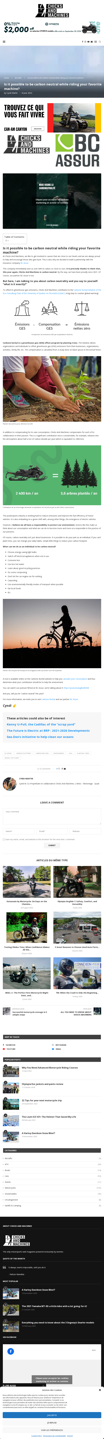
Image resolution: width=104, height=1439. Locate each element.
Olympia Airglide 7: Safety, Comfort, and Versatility (77, 902)
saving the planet (12, 758)
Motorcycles (53, 1188)
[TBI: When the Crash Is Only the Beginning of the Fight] (77, 973)
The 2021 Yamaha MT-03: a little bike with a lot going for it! (54, 1306)
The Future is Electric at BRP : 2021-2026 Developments (48, 730)
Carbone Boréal (48, 699)
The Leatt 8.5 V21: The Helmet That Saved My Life (49, 1116)
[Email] (92, 42)
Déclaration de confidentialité (54, 1436)
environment (58, 753)
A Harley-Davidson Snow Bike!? (38, 1133)
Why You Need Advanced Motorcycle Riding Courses (50, 1067)
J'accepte (52, 1415)
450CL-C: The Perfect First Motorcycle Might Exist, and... (26, 994)
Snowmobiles (53, 1193)
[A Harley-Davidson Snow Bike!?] (11, 1137)
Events (53, 1182)
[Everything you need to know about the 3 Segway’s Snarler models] (11, 1326)
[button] (100, 1390)
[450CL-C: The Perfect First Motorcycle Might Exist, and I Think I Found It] (27, 973)
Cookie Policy (36, 1436)
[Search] (99, 42)
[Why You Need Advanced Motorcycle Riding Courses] (11, 1071)
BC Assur (24, 263)
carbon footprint (23, 753)
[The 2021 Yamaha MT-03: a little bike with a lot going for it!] (11, 1310)
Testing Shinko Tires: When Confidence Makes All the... (27, 948)
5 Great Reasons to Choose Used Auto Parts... (77, 947)
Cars (53, 1176)
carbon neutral (42, 753)
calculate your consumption (75, 679)
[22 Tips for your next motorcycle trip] (11, 1104)
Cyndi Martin (12, 93)
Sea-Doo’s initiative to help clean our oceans (40, 737)
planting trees (83, 753)
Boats (53, 1170)
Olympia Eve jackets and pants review (42, 1084)
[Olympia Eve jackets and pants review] (11, 1088)
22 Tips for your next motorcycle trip (42, 1100)
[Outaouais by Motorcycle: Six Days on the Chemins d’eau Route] (27, 882)
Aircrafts (18, 78)
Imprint (70, 1436)
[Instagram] (85, 42)
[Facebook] (82, 42)
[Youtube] (88, 42)
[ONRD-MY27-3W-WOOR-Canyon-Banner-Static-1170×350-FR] (52, 105)
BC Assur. (73, 699)
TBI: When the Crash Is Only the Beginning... (77, 992)
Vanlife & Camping (53, 1205)
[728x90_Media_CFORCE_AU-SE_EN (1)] (52, 22)
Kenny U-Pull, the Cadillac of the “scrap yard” (41, 724)
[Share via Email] (65, 768)
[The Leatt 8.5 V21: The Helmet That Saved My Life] (11, 1120)
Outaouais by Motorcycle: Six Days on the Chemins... (26, 902)
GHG (70, 753)
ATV (53, 1164)
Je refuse (52, 1422)
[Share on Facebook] (62, 768)
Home (6, 78)
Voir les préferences (52, 1430)
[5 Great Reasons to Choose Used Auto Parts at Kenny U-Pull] (77, 927)
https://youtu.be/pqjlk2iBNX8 (76, 688)
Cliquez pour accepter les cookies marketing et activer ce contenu (52, 201)
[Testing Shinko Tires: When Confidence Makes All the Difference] (27, 927)
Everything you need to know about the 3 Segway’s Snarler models (58, 1322)
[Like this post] (59, 768)
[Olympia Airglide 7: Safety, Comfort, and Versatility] (77, 882)
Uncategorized (53, 1199)
